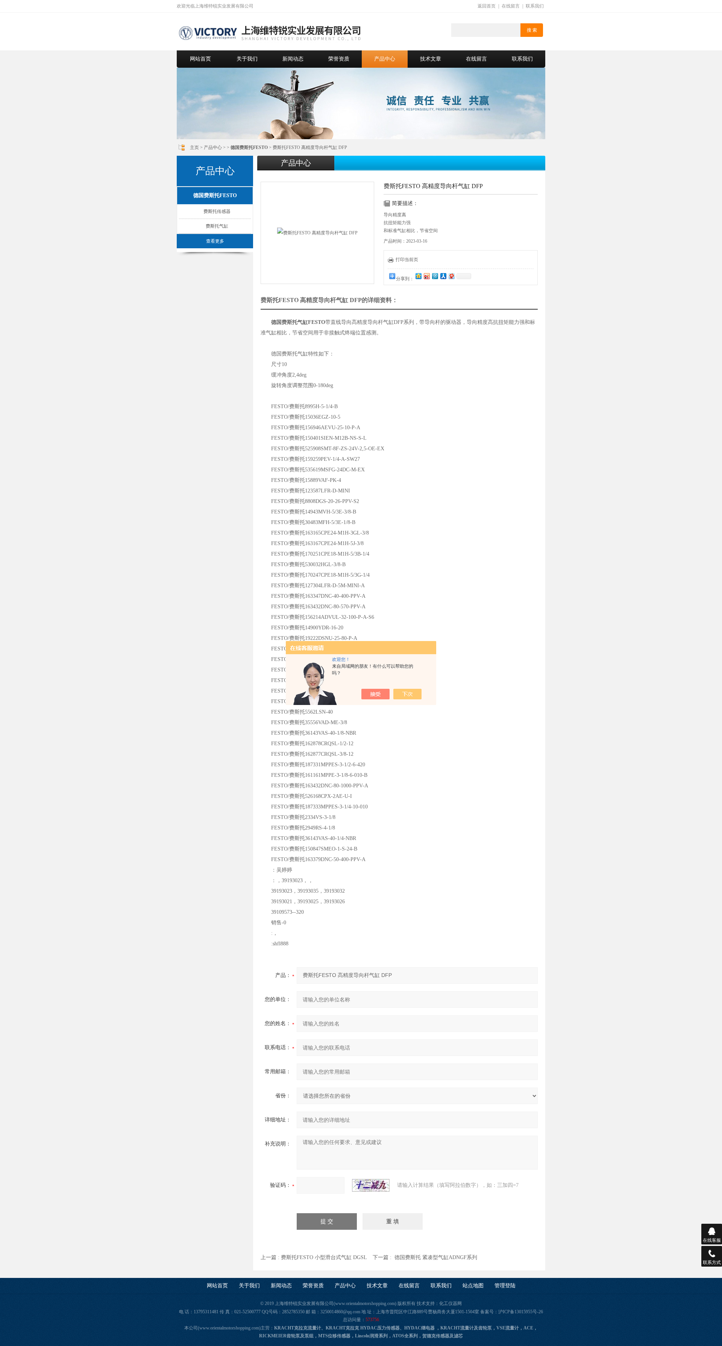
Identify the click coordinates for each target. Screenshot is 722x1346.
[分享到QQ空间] (418, 276)
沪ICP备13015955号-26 (520, 1311)
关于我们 (247, 59)
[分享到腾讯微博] (435, 276)
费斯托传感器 (217, 211)
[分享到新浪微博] (426, 276)
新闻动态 (292, 59)
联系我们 (535, 6)
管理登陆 (505, 1285)
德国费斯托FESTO (215, 195)
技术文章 (430, 59)
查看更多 (215, 241)
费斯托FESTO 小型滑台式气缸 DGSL (324, 1257)
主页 (194, 147)
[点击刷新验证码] (371, 1185)
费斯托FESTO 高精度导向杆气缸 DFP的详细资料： (329, 300)
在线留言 (511, 6)
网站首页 (200, 59)
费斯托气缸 (217, 226)
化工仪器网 (450, 1303)
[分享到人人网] (443, 276)
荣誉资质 (338, 59)
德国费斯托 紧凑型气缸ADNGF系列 (435, 1257)
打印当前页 (407, 259)
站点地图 (473, 1285)
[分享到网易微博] (451, 276)
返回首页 (487, 6)
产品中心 (384, 59)
